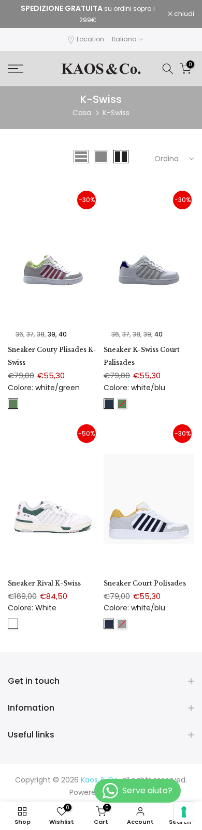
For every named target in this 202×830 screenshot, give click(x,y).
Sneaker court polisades (145, 583)
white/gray (122, 624)
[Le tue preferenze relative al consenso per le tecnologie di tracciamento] (184, 812)
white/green (13, 403)
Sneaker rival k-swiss (44, 583)
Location (90, 39)
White (13, 624)
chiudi (183, 14)
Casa (82, 112)
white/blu (109, 403)
